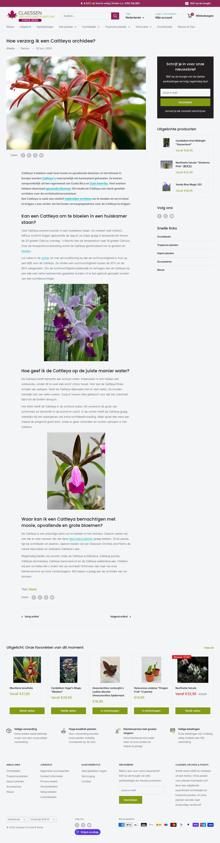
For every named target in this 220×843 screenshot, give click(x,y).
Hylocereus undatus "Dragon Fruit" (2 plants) (151, 689)
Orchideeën (89, 26)
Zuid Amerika (99, 183)
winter (45, 258)
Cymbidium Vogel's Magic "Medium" (66, 689)
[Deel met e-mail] (41, 155)
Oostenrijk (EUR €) (40, 819)
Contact (86, 781)
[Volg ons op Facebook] (159, 216)
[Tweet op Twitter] (35, 155)
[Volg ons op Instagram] (165, 216)
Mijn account (163, 17)
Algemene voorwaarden (54, 770)
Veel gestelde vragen (94, 770)
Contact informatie (51, 776)
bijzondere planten (81, 538)
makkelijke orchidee (78, 198)
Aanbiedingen (45, 26)
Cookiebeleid (48, 797)
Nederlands (14, 819)
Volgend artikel (119, 616)
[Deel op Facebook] (23, 155)
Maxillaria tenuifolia (21, 688)
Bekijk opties (27, 710)
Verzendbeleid (49, 786)
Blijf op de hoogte (200, 3)
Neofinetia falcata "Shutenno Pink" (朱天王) (193, 164)
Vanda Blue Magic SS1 (189, 184)
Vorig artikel (32, 616)
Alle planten (66, 26)
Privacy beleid (48, 781)
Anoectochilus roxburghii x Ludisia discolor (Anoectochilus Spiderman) (108, 691)
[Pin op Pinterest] (29, 155)
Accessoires (164, 261)
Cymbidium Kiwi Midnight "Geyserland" (190, 142)
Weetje (10, 48)
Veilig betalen (48, 791)
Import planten (165, 253)
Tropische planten (116, 26)
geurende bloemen (58, 188)
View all (209, 647)
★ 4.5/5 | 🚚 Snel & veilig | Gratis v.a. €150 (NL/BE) (110, 3)
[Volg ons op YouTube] (171, 216)
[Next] (213, 685)
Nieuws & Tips (186, 26)
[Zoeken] (115, 15)
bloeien (26, 251)
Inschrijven (185, 102)
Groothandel (164, 26)
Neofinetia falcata (185, 688)
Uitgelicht (25, 26)
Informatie (142, 26)
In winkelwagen (110, 710)
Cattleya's (49, 178)
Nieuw (10, 26)
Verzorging (88, 776)
